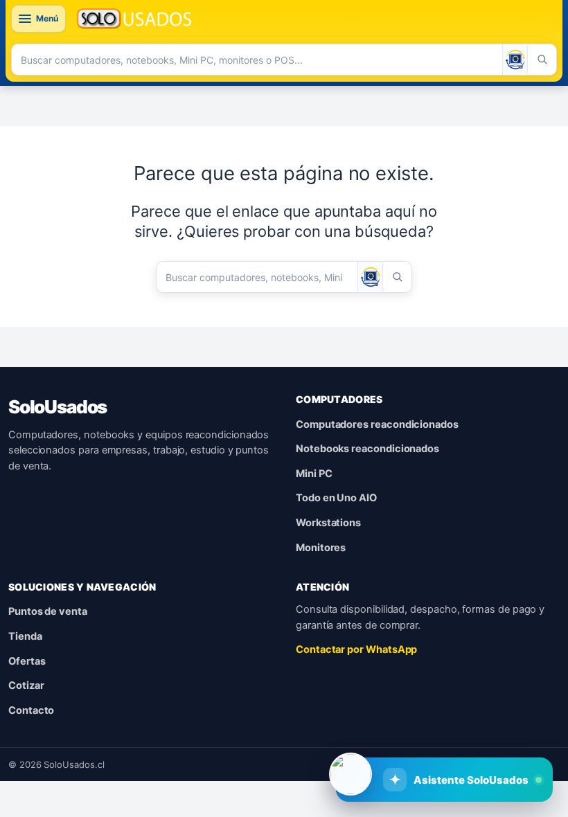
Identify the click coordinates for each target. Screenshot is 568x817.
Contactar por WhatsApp (356, 649)
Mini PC (314, 473)
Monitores (321, 547)
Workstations (328, 523)
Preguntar (460, 734)
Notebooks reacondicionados (367, 448)
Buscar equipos (353, 734)
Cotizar (26, 685)
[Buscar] (541, 59)
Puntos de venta (47, 611)
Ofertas (27, 661)
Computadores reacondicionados (377, 424)
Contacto (31, 710)
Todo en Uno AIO (336, 498)
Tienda (25, 636)
